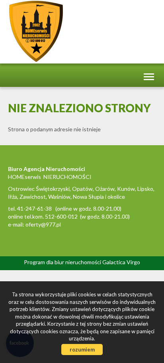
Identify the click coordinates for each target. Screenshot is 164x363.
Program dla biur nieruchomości (63, 262)
